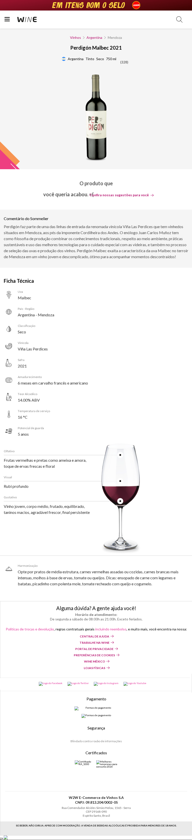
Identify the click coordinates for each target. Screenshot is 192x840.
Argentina (94, 37)
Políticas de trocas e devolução (30, 629)
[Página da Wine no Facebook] (50, 684)
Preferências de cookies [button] (94, 655)
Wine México (94, 661)
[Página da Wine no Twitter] (78, 684)
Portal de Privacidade (94, 649)
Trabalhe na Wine (95, 642)
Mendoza (115, 37)
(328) (124, 62)
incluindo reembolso (110, 629)
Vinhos (75, 37)
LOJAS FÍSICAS (94, 668)
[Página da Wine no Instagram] (106, 684)
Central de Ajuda (94, 636)
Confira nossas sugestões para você (119, 195)
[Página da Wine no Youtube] (135, 684)
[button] (179, 19)
